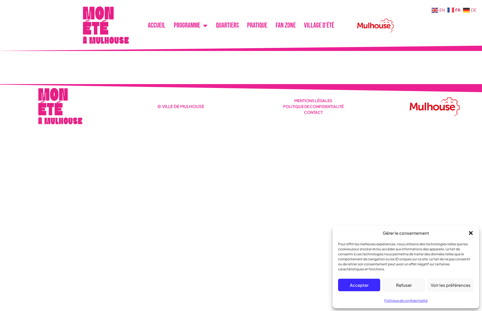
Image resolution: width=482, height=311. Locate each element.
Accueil (156, 25)
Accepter (359, 285)
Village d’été (319, 25)
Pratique (257, 25)
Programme (187, 25)
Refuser (404, 285)
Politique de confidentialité (406, 300)
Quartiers (227, 25)
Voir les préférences (451, 285)
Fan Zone (286, 25)
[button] (471, 233)
